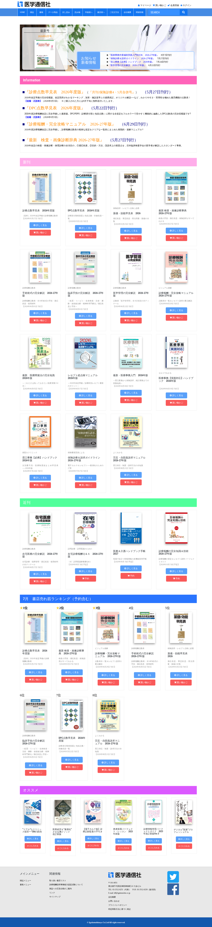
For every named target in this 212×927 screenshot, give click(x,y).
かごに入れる (32, 846)
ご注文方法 (114, 12)
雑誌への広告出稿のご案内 (60, 889)
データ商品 (53, 12)
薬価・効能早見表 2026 (126, 213)
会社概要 (127, 12)
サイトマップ (55, 897)
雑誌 (32, 12)
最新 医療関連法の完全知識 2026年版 (39, 377)
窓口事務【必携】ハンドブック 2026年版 (41, 459)
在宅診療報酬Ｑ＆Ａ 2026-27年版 (85, 555)
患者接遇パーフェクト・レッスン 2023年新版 (123, 831)
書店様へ (101, 12)
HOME (22, 12)
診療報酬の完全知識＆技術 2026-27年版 (173, 552)
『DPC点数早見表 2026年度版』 (55, 108)
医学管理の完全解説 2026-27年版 (131, 294)
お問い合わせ (114, 901)
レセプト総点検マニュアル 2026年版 (84, 377)
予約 (87, 578)
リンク (52, 893)
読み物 (77, 12)
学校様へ (88, 12)
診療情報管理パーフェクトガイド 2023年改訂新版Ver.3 (153, 831)
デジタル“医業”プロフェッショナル (183, 830)
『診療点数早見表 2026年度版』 (55, 92)
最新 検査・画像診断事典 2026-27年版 (174, 212)
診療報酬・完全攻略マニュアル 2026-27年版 (177, 294)
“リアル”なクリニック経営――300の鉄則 (32, 830)
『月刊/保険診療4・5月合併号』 (112, 92)
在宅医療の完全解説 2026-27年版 (40, 555)
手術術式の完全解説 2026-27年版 (40, 294)
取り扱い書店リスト (57, 880)
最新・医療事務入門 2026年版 (130, 375)
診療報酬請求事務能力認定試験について (66, 885)
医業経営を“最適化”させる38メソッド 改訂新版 (62, 831)
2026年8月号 (45, 36)
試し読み (66, 12)
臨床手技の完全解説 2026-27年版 (86, 294)
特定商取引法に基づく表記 (119, 909)
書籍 (41, 12)
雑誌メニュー (25, 880)
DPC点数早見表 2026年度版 (83, 210)
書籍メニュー (25, 885)
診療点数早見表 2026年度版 (38, 210)
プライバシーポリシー (117, 905)
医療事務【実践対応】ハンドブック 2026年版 (176, 379)
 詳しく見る (40, 225)
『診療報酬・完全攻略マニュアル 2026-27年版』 (70, 124)
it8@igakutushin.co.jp (122, 893)
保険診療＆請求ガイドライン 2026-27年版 (85, 459)
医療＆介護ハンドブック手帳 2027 (130, 552)
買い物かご (41, 232)
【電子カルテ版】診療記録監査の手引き (92, 830)
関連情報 (139, 12)
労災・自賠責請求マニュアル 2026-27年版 (130, 459)
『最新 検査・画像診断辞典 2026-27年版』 (64, 140)
